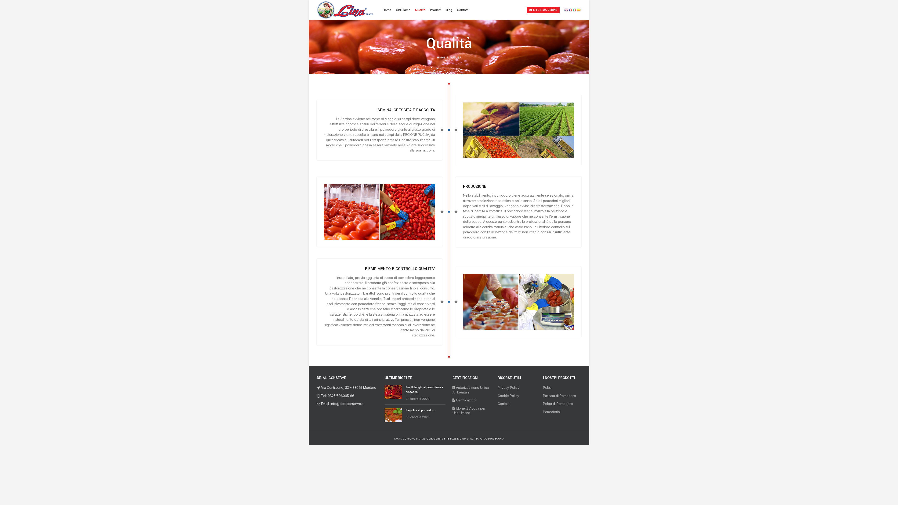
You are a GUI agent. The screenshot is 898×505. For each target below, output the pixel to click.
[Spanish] (579, 10)
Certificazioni (465, 400)
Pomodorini (552, 412)
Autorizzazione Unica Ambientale (471, 390)
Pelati (547, 388)
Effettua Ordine (545, 9)
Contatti (503, 404)
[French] (570, 10)
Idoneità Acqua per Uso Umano (469, 410)
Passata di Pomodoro (559, 396)
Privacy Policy (508, 388)
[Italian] (575, 10)
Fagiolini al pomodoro (420, 410)
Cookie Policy (508, 396)
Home (441, 57)
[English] (566, 10)
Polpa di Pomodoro (558, 404)
